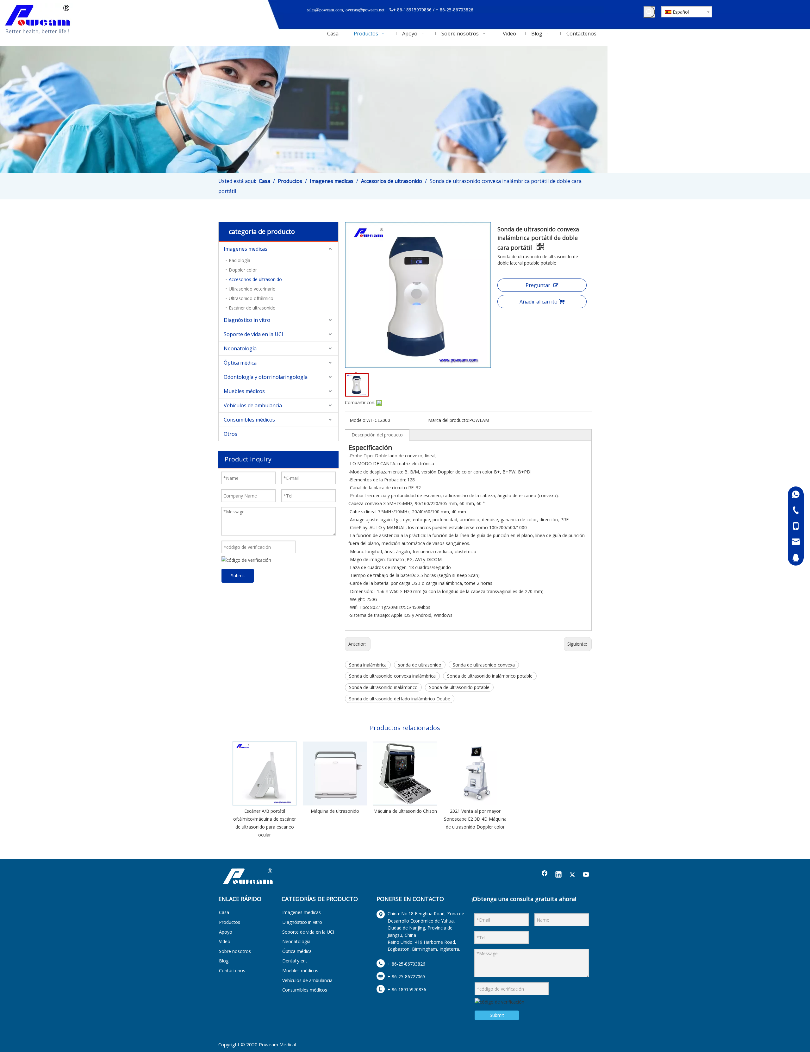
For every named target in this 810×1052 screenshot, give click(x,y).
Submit (238, 576)
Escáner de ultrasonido (252, 308)
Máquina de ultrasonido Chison (405, 811)
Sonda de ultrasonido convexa (484, 665)
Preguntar (538, 285)
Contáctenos (232, 970)
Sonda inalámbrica (368, 665)
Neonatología (240, 348)
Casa (224, 912)
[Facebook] (544, 875)
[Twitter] (572, 875)
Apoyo (225, 932)
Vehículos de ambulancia (253, 405)
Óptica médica (240, 362)
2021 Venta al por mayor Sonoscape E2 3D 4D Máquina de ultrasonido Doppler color (475, 819)
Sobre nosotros (235, 951)
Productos (229, 922)
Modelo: (358, 420)
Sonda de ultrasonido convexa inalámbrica (392, 676)
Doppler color (243, 270)
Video (224, 941)
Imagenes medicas (245, 248)
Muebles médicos (244, 391)
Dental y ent (294, 961)
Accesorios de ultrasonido (255, 279)
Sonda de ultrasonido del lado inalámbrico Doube (399, 699)
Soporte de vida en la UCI (253, 334)
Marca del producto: (448, 420)
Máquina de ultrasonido (335, 811)
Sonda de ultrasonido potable (459, 687)
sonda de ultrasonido (419, 665)
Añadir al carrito (539, 301)
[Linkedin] (558, 875)
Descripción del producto (377, 435)
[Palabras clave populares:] (649, 12)
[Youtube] (586, 875)
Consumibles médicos (249, 419)
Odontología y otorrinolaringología (266, 376)
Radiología (239, 260)
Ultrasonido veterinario (252, 289)
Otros (230, 433)
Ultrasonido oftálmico (251, 298)
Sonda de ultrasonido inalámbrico (383, 687)
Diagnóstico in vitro (247, 319)
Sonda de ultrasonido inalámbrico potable (490, 676)
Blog (223, 961)
